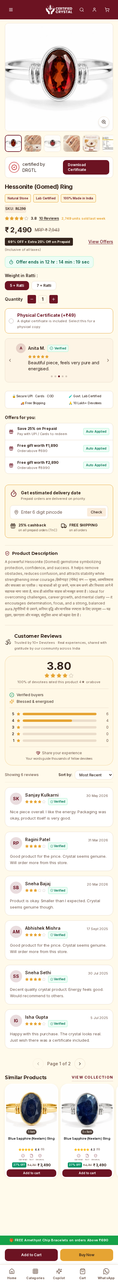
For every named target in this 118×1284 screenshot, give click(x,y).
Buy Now (86, 1255)
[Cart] (107, 10)
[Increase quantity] (53, 299)
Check (96, 512)
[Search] (82, 10)
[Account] (94, 10)
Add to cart (31, 1173)
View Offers (100, 241)
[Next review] (108, 360)
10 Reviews (49, 218)
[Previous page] (38, 1063)
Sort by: (65, 774)
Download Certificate (77, 167)
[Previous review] (10, 360)
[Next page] (79, 1063)
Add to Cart (31, 1255)
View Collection (92, 1077)
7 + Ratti (44, 285)
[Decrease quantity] (32, 299)
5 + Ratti (17, 285)
